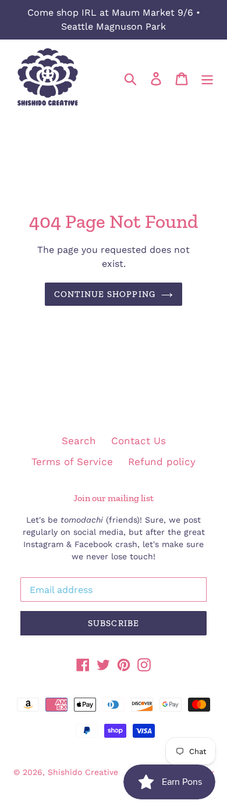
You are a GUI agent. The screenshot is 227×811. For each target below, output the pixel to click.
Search (79, 440)
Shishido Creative (83, 772)
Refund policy (162, 461)
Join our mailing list (113, 497)
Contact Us (138, 440)
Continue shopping (104, 294)
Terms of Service (72, 461)
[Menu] (207, 78)
